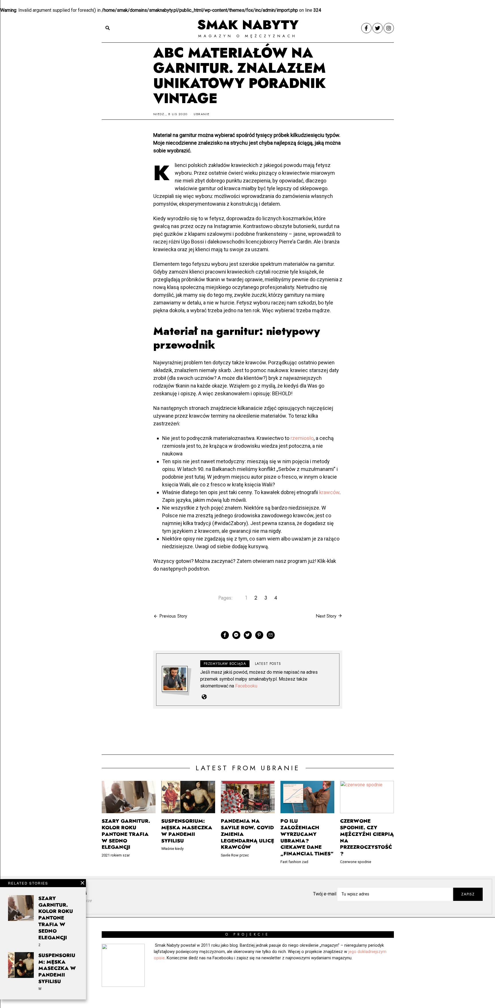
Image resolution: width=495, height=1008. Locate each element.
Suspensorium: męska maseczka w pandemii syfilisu (57, 968)
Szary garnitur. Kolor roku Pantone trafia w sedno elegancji (55, 918)
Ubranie (202, 114)
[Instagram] (389, 28)
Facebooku (246, 686)
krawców (329, 492)
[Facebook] (366, 28)
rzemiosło (302, 438)
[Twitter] (377, 28)
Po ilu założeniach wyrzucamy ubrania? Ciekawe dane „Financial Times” (307, 837)
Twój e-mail (325, 894)
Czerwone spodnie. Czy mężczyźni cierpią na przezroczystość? (367, 837)
